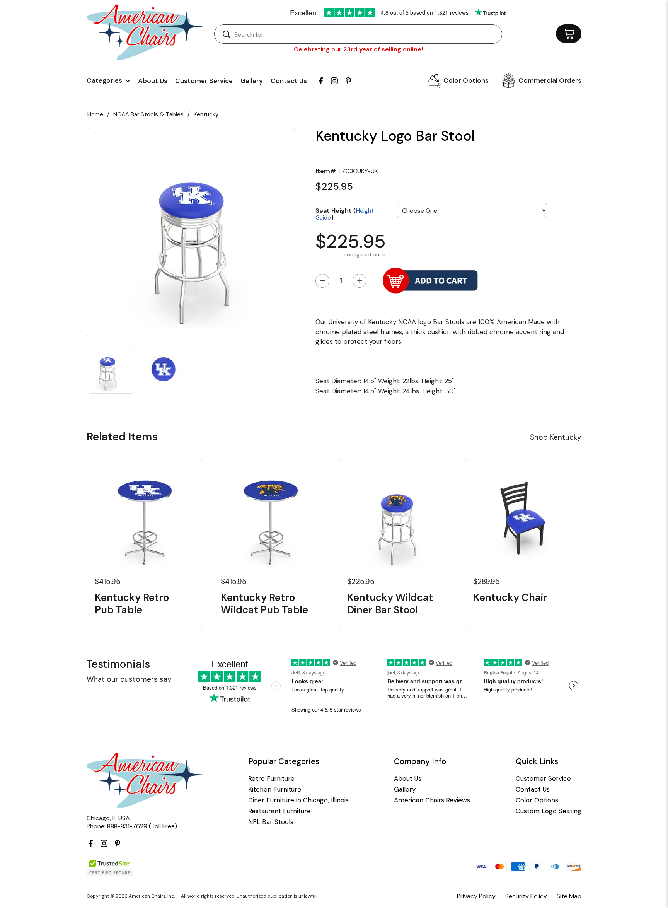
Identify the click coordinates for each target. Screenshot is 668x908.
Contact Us (289, 81)
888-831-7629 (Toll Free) (142, 826)
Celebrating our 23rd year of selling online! (358, 49)
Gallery (251, 81)
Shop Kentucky (555, 437)
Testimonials (118, 664)
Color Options (466, 80)
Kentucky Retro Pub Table (132, 604)
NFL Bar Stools (270, 822)
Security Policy (526, 896)
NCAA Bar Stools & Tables (148, 114)
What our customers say (129, 679)
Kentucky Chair (510, 598)
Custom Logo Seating (548, 811)
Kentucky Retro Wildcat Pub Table (264, 604)
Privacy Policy (476, 896)
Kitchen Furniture (274, 789)
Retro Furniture (271, 778)
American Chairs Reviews (432, 800)
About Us (152, 81)
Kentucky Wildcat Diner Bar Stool (390, 604)
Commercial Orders (549, 80)
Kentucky (206, 114)
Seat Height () (344, 214)
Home (95, 114)
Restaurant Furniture (279, 811)
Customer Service (204, 81)
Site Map (569, 896)
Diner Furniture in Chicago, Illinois (298, 800)
